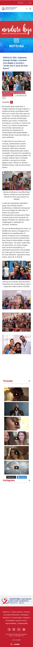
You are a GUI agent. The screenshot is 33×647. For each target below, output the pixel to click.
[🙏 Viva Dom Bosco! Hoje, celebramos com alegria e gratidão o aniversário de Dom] (16, 578)
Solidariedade (23, 623)
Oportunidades (10, 623)
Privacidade (10, 620)
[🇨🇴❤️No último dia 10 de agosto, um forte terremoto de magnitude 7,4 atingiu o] (16, 499)
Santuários (6, 618)
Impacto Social (20, 620)
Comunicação (17, 618)
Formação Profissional (11, 615)
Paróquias (24, 615)
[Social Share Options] (5, 511)
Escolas (26, 612)
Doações (26, 618)
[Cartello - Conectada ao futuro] (16, 644)
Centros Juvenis (16, 612)
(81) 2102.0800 (16, 640)
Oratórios (5, 612)
